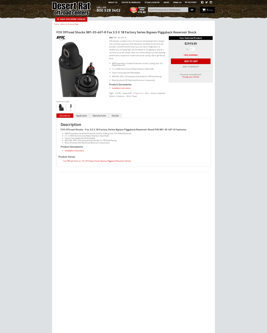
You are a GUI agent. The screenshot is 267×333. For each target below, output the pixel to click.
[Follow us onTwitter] (206, 2)
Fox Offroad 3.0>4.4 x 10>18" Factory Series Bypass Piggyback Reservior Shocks (97, 160)
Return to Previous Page (69, 24)
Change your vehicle (190, 76)
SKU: (111, 37)
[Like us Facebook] (202, 2)
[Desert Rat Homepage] (71, 9)
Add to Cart (190, 61)
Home (56, 24)
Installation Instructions (121, 88)
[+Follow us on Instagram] (211, 2)
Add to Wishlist (191, 66)
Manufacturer (99, 115)
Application (81, 115)
